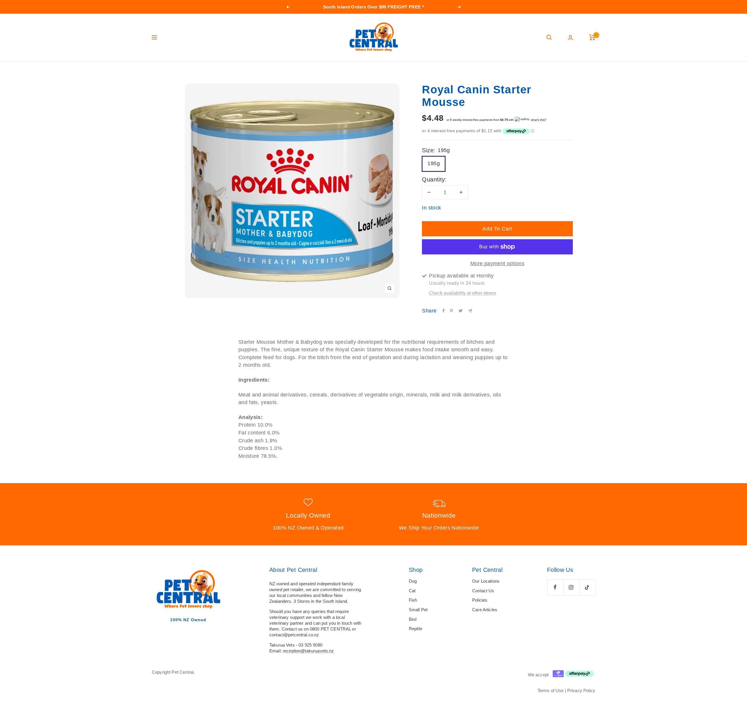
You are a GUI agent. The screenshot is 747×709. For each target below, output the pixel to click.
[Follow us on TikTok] (587, 587)
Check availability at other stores (462, 293)
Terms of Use (550, 690)
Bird (413, 619)
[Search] (549, 37)
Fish (413, 600)
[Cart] (592, 37)
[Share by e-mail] (470, 311)
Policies (479, 600)
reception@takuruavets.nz (308, 650)
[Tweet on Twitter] (460, 311)
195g (433, 163)
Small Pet (418, 609)
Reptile (415, 628)
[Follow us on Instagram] (571, 587)
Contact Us (483, 590)
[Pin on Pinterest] (451, 311)
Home (157, 72)
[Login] (570, 37)
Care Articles (484, 609)
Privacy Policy (581, 690)
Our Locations (486, 581)
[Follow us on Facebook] (555, 587)
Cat (412, 590)
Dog (413, 581)
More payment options (497, 263)
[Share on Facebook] (443, 311)
